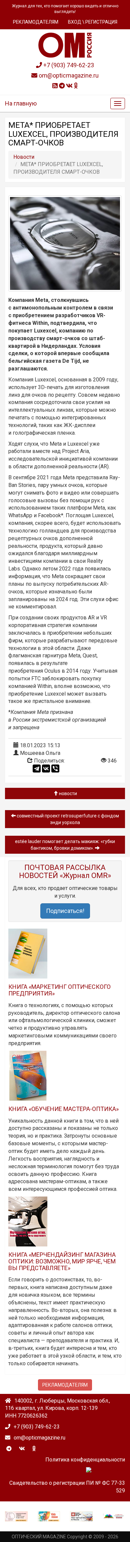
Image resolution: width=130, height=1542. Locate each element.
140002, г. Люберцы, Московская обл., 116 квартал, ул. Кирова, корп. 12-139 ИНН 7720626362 (57, 1408)
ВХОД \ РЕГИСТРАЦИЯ (92, 22)
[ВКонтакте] (46, 768)
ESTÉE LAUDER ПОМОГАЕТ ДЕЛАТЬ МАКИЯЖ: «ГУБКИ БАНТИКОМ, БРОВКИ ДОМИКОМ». (65, 845)
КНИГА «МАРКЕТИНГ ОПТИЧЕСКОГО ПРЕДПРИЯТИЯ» (59, 990)
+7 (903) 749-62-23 (68, 65)
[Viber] (55, 768)
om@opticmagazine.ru (68, 75)
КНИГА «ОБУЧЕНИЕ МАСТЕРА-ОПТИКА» (63, 1108)
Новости (67, 793)
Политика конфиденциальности (85, 1459)
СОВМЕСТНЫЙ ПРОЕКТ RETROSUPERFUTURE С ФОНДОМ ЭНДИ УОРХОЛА (67, 819)
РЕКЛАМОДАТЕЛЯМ (35, 22)
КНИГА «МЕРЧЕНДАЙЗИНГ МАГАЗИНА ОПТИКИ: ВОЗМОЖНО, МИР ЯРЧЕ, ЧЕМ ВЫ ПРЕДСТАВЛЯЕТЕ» (62, 1261)
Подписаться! (65, 910)
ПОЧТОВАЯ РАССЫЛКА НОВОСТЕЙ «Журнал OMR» (65, 871)
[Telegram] (37, 768)
